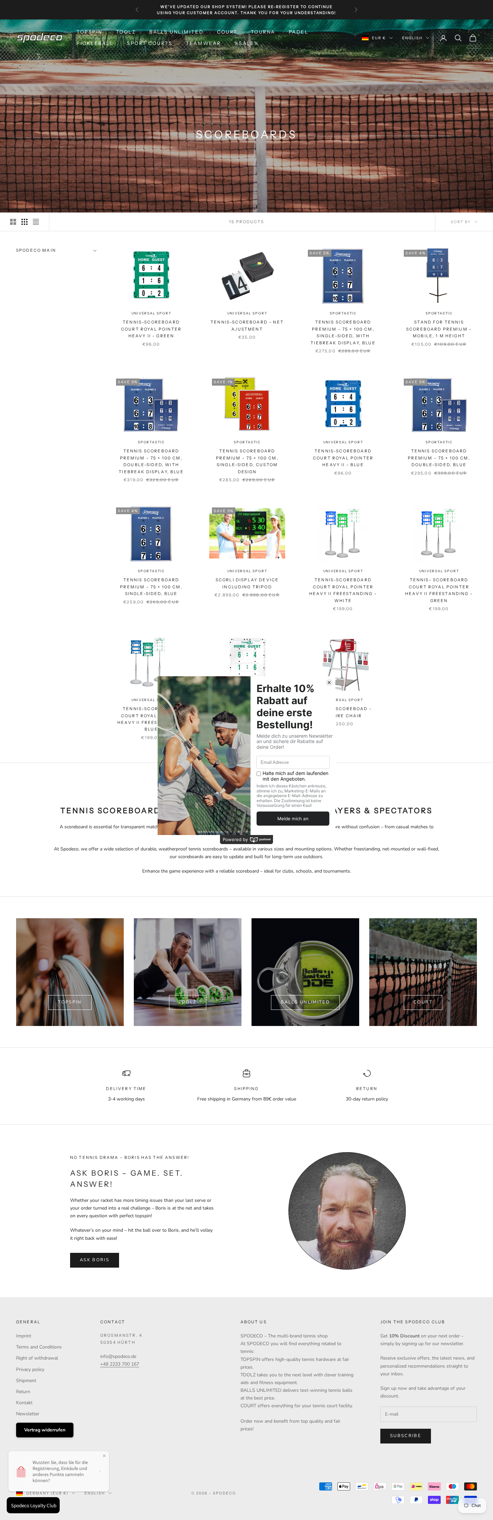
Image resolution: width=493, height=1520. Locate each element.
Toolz (188, 1002)
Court (227, 32)
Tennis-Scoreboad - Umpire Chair (343, 712)
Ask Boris (94, 1260)
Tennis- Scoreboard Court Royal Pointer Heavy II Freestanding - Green (439, 590)
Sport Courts (149, 43)
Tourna (263, 32)
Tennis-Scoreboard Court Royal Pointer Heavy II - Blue (343, 457)
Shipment (26, 1380)
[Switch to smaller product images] (24, 222)
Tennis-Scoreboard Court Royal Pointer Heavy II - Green (151, 329)
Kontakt (24, 1403)
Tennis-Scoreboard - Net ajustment (247, 325)
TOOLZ (126, 32)
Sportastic (343, 313)
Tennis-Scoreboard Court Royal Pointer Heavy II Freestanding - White (343, 590)
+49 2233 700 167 (119, 1364)
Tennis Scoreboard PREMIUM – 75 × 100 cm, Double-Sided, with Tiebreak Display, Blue (151, 461)
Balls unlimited (305, 1002)
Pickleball (94, 43)
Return (23, 1391)
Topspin (89, 32)
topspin (69, 1002)
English (412, 38)
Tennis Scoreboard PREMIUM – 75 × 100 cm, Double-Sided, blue (439, 457)
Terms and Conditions (39, 1347)
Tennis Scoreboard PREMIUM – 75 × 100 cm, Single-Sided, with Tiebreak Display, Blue (343, 332)
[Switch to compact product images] (36, 222)
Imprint (23, 1336)
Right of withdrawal (37, 1358)
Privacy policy (30, 1369)
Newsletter (27, 1414)
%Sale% (246, 43)
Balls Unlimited (176, 32)
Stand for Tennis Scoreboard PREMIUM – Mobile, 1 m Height (439, 329)
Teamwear (203, 43)
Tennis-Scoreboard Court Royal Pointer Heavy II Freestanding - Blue (151, 719)
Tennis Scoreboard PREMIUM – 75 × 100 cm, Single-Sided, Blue (151, 586)
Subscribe (405, 1436)
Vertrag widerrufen (44, 1430)
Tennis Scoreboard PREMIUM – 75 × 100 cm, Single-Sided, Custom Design (247, 461)
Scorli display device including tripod (247, 583)
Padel (299, 32)
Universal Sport (151, 313)
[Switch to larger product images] (13, 222)
